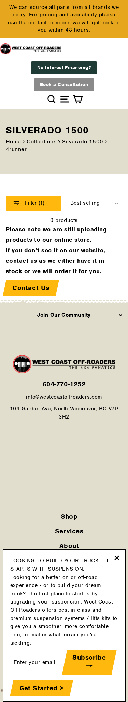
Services (69, 531)
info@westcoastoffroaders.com (64, 397)
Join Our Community (64, 315)
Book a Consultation (64, 85)
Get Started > (41, 688)
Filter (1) (33, 203)
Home (13, 141)
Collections (41, 141)
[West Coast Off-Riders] (64, 371)
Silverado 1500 (82, 141)
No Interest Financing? (64, 67)
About (69, 546)
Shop (69, 516)
